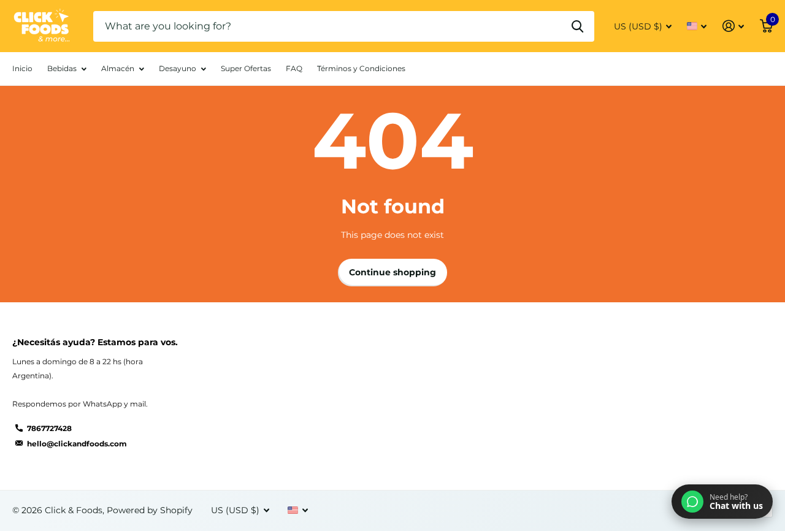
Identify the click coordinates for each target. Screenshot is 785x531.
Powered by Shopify (150, 510)
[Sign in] (733, 26)
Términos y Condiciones (361, 68)
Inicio (22, 68)
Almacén (117, 68)
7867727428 (49, 428)
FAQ (294, 68)
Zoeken (577, 26)
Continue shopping (392, 272)
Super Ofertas (246, 68)
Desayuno (177, 68)
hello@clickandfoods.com (77, 443)
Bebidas (62, 68)
